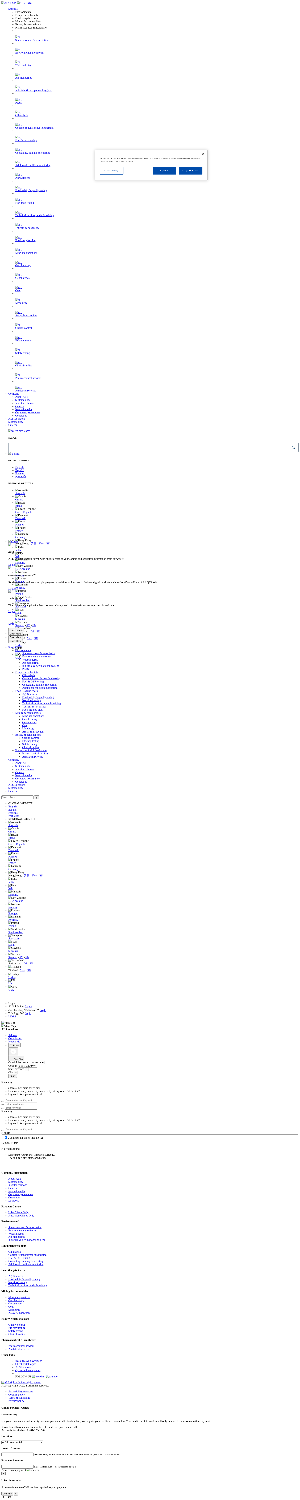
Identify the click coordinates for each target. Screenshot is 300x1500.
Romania (20, 587)
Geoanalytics (22, 277)
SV (28, 625)
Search (26, 430)
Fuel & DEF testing (26, 140)
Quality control (23, 327)
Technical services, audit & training (34, 215)
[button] (293, 447)
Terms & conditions (19, 1397)
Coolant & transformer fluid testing (34, 127)
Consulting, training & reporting (39, 684)
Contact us (21, 415)
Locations (13, 1200)
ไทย (29, 638)
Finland (19, 524)
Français (19, 473)
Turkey (19, 645)
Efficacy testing (23, 340)
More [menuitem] (11, 623)
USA (18, 657)
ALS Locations (16, 418)
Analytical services (25, 390)
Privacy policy (16, 1400)
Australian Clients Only (21, 1215)
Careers (19, 406)
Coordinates (15, 1038)
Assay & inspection (26, 315)
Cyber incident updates (27, 1370)
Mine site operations (26, 252)
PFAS (18, 102)
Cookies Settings (111, 171)
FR (38, 631)
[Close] (203, 154)
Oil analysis (21, 115)
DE (32, 631)
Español (19, 470)
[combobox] (148, 447)
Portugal (13, 913)
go (37, 797)
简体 (41, 543)
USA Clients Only (18, 1212)
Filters (15, 1045)
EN (48, 543)
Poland (19, 593)
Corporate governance (27, 412)
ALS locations (23, 1367)
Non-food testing (24, 202)
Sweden (19, 625)
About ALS (21, 396)
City (11, 1072)
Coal (17, 290)
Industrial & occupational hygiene (33, 90)
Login (14, 541)
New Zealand (22, 568)
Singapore (13, 938)
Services (13, 8)
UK (10, 983)
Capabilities (14, 1062)
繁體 (33, 543)
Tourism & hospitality (27, 227)
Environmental (23, 650)
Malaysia (20, 562)
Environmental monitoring (29, 52)
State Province (16, 1069)
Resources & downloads (28, 1360)
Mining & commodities (28, 712)
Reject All (164, 171)
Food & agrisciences (26, 690)
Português (20, 476)
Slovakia (20, 618)
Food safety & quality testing (31, 190)
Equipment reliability (26, 672)
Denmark (20, 518)
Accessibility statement (20, 1391)
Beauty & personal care (28, 734)
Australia (20, 493)
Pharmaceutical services (28, 378)
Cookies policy (16, 1394)
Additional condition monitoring (39, 687)
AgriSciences (29, 694)
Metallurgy (21, 302)
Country (13, 1065)
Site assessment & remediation (31, 40)
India (18, 550)
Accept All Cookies (190, 171)
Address (12, 1035)
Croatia (19, 499)
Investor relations (24, 403)
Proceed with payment (14, 1470)
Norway (12, 907)
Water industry (23, 65)
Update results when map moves (25, 1137)
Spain (18, 612)
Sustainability (22, 399)
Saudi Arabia (22, 600)
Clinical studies (23, 365)
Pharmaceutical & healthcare (31, 750)
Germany (20, 537)
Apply (12, 1076)
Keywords (14, 1041)
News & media (23, 409)
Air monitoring (23, 77)
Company (13, 393)
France (19, 530)
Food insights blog (25, 240)
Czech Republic (24, 512)
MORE (12, 1016)
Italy (17, 556)
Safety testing (22, 352)
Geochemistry (23, 265)
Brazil (18, 505)
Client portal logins (25, 1363)
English (15, 453)
